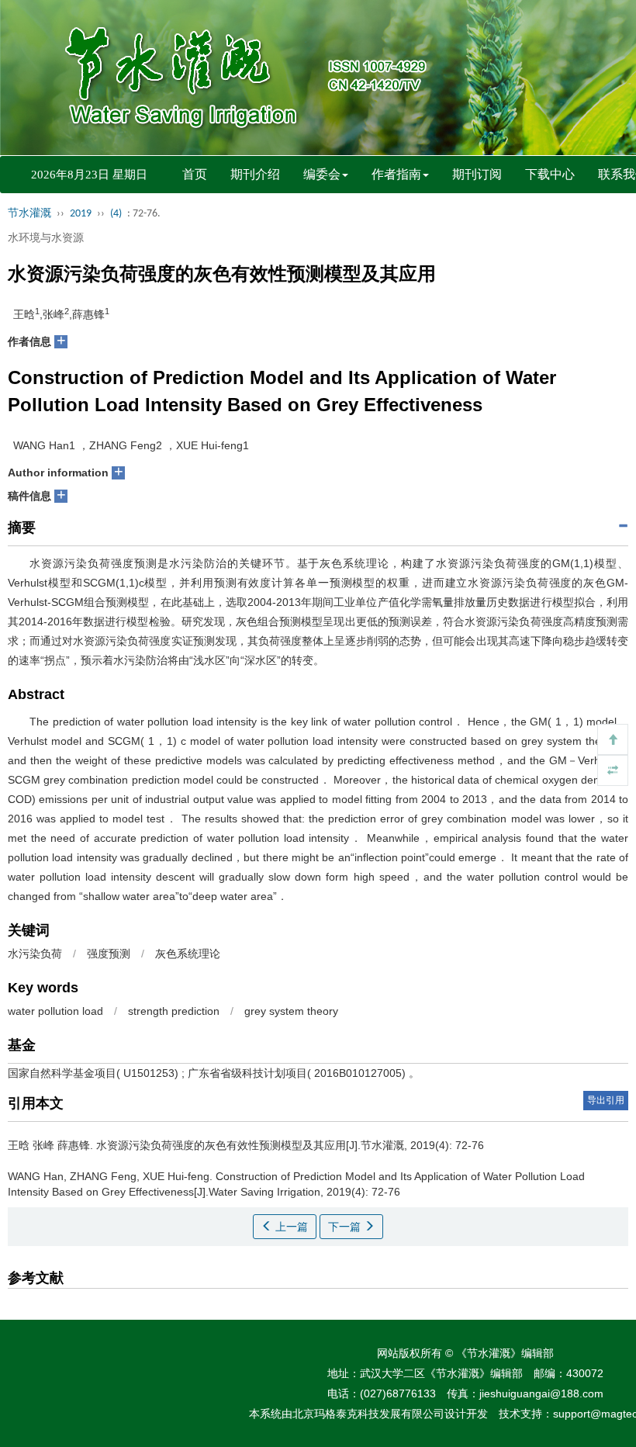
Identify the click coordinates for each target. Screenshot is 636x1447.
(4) (116, 214)
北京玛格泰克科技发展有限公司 (368, 1413)
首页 (194, 174)
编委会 (321, 174)
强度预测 (108, 953)
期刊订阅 (477, 174)
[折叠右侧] (612, 770)
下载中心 (550, 174)
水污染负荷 (35, 953)
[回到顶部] (612, 739)
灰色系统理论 (187, 953)
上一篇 (290, 1226)
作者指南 (396, 174)
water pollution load (55, 1011)
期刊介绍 (255, 174)
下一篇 (346, 1226)
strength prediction (173, 1011)
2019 (81, 214)
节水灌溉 (29, 214)
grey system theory (291, 1011)
